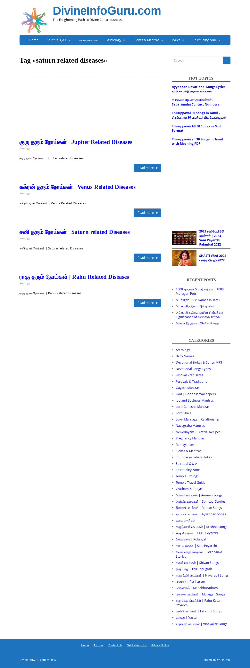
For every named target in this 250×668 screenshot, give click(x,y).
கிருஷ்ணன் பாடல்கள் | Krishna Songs (201, 527)
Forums (98, 645)
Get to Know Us (137, 645)
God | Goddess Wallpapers (196, 394)
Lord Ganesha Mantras (193, 407)
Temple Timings (187, 476)
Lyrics (176, 40)
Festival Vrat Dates (189, 375)
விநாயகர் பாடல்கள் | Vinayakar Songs (201, 624)
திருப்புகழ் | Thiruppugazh (194, 569)
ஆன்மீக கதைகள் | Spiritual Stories (200, 501)
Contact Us (115, 645)
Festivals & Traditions (191, 381)
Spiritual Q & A (186, 463)
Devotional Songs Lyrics (193, 369)
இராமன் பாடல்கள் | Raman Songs (199, 508)
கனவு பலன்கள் (89, 40)
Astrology (114, 40)
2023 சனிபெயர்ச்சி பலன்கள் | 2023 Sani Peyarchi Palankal (211, 238)
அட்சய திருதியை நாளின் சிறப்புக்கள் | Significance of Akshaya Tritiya (201, 314)
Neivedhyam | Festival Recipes (198, 432)
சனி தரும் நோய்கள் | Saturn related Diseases (75, 232)
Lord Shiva (183, 413)
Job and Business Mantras (195, 400)
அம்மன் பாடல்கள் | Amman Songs (199, 495)
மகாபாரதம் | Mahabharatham (197, 588)
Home (33, 40)
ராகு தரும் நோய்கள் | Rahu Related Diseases (74, 276)
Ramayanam (185, 445)
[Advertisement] (90, 111)
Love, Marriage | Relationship (197, 419)
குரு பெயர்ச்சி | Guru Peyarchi (197, 533)
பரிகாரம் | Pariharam (190, 581)
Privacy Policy (160, 645)
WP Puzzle (223, 660)
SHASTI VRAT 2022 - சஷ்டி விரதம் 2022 (212, 258)
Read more (146, 168)
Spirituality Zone (205, 40)
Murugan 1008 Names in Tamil (198, 300)
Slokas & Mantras (146, 40)
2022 (217, 244)
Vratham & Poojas (189, 489)
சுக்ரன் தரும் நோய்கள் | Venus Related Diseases (78, 187)
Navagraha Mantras (190, 425)
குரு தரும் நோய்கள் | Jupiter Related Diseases (76, 142)
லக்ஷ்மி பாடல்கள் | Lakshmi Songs (199, 611)
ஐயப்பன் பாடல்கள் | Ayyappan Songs (201, 514)
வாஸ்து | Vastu (186, 617)
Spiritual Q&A (57, 40)
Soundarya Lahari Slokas (194, 457)
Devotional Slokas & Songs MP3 (199, 362)
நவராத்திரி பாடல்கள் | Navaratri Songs (202, 575)
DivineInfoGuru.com (107, 11)
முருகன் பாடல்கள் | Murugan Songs (200, 594)
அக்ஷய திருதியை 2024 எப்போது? (197, 323)
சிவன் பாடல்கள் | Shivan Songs (197, 563)
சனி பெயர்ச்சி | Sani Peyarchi (196, 546)
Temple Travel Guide (190, 482)
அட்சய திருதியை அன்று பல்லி (195, 306)
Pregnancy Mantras (190, 438)
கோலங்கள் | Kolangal (191, 539)
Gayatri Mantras (188, 388)
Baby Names (185, 356)
